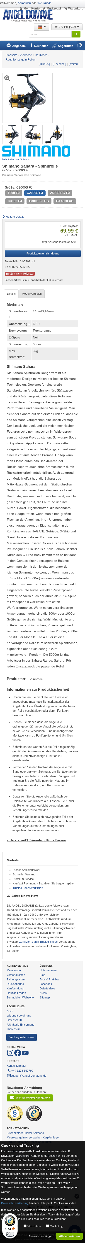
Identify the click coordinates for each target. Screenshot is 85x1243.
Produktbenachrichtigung (43, 253)
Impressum (13, 1029)
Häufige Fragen (16, 993)
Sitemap (45, 997)
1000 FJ (14, 193)
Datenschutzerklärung (14, 1203)
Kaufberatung (15, 988)
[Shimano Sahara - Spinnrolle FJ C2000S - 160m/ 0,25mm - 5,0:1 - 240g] (12, 134)
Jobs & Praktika (49, 979)
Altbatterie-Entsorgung (20, 1024)
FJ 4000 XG (64, 201)
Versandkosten (16, 975)
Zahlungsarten (16, 979)
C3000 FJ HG (39, 201)
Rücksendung (15, 984)
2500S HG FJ (60, 193)
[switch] (10, 1234)
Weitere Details (14, 216)
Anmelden (24, 3)
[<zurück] (44, 64)
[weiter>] (74, 64)
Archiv (43, 993)
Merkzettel (54, 8)
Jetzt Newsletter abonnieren (33, 1098)
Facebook (46, 984)
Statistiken (34, 1226)
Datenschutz (14, 1020)
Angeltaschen (33, 1137)
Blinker (28, 1133)
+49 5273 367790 (22, 1071)
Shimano (38, 1133)
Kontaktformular (16, 1065)
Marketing (56, 1226)
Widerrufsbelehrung (19, 1015)
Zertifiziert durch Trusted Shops (38, 941)
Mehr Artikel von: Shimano (15, 159)
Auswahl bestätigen (41, 1236)
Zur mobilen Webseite (20, 997)
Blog (42, 975)
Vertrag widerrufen (22, 1037)
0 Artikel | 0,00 (68, 26)
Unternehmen (48, 970)
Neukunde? (45, 3)
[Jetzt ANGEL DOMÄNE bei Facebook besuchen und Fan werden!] (10, 1055)
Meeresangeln (16, 1137)
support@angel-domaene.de (28, 1075)
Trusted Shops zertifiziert (28, 888)
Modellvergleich (32, 293)
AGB (9, 1011)
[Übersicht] (59, 64)
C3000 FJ (15, 201)
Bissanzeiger (15, 1133)
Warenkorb (75, 8)
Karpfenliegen (51, 1137)
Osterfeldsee (47, 988)
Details (11, 293)
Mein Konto (32, 8)
